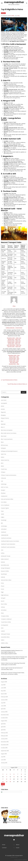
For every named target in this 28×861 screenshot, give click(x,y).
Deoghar (3, 490)
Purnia (2, 589)
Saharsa (3, 607)
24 (3, 781)
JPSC (2, 550)
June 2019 (3, 759)
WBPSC (2, 640)
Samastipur (3, 610)
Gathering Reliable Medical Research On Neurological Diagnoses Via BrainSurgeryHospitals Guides (12, 652)
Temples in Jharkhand (6, 619)
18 (6, 779)
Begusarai (3, 412)
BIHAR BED (3, 424)
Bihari (2, 442)
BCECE (2, 406)
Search (23, 392)
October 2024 (4, 717)
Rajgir (2, 592)
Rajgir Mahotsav (4, 595)
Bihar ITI (3, 427)
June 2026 (3, 687)
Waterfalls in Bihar (5, 637)
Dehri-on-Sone (4, 487)
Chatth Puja (4, 469)
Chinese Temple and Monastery (8, 475)
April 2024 (3, 723)
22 (21, 779)
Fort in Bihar (4, 502)
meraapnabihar (14, 2)
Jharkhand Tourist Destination (8, 544)
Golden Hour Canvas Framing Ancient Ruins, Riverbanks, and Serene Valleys (12, 673)
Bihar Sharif (3, 436)
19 (10, 779)
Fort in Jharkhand (5, 505)
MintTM (16, 857)
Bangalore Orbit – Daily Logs (14, 338)
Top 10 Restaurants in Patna (9, 380)
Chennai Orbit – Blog (14, 358)
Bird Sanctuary (4, 445)
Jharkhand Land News (6, 538)
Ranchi (2, 601)
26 (10, 781)
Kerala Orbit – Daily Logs (14, 343)
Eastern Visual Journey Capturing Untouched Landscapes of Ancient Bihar (13, 663)
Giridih (2, 514)
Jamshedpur (4, 526)
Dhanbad (3, 493)
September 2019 (5, 750)
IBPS (2, 523)
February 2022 (4, 732)
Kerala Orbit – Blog (14, 361)
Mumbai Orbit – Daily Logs (14, 346)
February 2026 (4, 696)
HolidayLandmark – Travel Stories (14, 327)
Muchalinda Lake (5, 565)
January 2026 (4, 699)
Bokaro (2, 457)
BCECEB (3, 409)
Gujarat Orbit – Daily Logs (14, 342)
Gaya (2, 511)
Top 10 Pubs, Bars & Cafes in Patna (16, 384)
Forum (17, 847)
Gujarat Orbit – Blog (14, 359)
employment (4, 496)
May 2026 (3, 690)
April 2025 (3, 708)
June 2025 (3, 705)
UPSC (2, 628)
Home (3, 844)
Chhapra (3, 472)
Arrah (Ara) (3, 400)
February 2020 (4, 735)
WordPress (25, 859)
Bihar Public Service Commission (8, 433)
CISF (2, 481)
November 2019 (4, 744)
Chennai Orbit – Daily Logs (14, 341)
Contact (4, 847)
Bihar (2, 421)
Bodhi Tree (3, 454)
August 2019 (4, 753)
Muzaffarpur (4, 574)
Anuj (18, 15)
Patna (3, 13)
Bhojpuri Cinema (5, 418)
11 (6, 776)
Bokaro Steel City (5, 460)
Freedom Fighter (5, 508)
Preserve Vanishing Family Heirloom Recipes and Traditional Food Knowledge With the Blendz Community (14, 658)
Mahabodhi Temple (5, 556)
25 (6, 781)
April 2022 (3, 729)
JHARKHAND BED (4, 535)
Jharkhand (3, 532)
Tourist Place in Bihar (6, 622)
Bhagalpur (3, 415)
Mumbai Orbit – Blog (14, 364)
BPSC (2, 463)
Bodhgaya (3, 448)
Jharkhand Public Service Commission (10, 541)
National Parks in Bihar (6, 580)
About (17, 844)
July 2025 (3, 702)
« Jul (2, 786)
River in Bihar (4, 604)
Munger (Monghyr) (5, 568)
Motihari (3, 562)
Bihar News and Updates (6, 430)
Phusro (2, 586)
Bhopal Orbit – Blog (14, 356)
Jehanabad (3, 529)
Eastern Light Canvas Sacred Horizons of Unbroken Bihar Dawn (11, 668)
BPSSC (2, 466)
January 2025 (4, 711)
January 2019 (4, 762)
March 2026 (4, 693)
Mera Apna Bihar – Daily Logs (14, 345)
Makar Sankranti (5, 559)
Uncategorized (4, 625)
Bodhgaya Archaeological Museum (9, 451)
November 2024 (5, 714)
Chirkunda (3, 478)
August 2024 (4, 720)
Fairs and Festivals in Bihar (7, 499)
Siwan (2, 613)
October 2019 (4, 747)
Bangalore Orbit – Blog (14, 355)
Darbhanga (3, 484)
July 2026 (3, 684)
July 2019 (3, 756)
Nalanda (3, 577)
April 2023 (3, 726)
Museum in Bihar (5, 571)
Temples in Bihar (5, 616)
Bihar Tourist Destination (7, 439)
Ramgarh (3, 598)
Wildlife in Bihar (4, 643)
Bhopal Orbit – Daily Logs (14, 339)
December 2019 (4, 741)
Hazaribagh (3, 520)
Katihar (2, 553)
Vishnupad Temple (5, 634)
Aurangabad (4, 403)
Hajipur (2, 517)
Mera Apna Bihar (14, 362)
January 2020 (4, 738)
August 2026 (4, 681)
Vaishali (3, 631)
